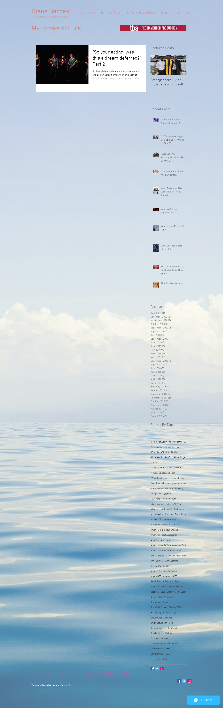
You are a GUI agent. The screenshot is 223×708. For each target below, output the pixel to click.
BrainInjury (156, 612)
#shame (169, 488)
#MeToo (168, 457)
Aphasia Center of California (164, 571)
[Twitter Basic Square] (157, 668)
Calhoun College (158, 628)
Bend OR (155, 586)
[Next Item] (181, 65)
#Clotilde (165, 452)
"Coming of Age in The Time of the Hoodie (168, 442)
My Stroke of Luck (56, 29)
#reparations (157, 488)
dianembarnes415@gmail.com (108, 674)
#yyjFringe (168, 493)
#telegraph (156, 493)
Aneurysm (166, 540)
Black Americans (166, 597)
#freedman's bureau (160, 483)
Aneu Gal (155, 540)
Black (153, 597)
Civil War (169, 633)
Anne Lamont (157, 561)
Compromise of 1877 (160, 654)
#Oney (154, 462)
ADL (163, 509)
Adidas (154, 519)
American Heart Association (164, 535)
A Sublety (155, 509)
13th (174, 499)
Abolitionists (179, 509)
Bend (177, 581)
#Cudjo (174, 452)
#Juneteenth (157, 457)
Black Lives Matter (159, 602)
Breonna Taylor (170, 612)
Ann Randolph (157, 555)
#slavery (179, 488)
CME (171, 623)
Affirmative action (167, 519)
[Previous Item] (155, 65)
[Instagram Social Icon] (162, 668)
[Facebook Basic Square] (152, 668)
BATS (174, 576)
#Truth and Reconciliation (163, 473)
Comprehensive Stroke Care (164, 643)
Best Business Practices (172, 586)
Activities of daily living (175, 514)
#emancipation (177, 478)
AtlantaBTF (156, 576)
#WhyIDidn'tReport (159, 478)
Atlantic (166, 576)
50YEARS (176, 504)
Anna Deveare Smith (176, 555)
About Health (157, 514)
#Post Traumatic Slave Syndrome (167, 467)
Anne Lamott (171, 561)
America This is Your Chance (164, 530)
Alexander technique (160, 524)
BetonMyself (173, 592)
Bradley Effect (176, 607)
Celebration (173, 628)
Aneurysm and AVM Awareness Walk (168, 545)
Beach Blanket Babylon (162, 581)
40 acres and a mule (160, 504)
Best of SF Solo (158, 592)
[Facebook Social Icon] (179, 681)
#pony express (179, 483)
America (176, 524)
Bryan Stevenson (159, 623)
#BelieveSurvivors (173, 447)
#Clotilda (155, 452)
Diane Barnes (50, 12)
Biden (183, 592)
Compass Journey (159, 638)
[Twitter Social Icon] (184, 681)
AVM (169, 509)
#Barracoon (156, 447)
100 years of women (160, 499)
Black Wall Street (159, 607)
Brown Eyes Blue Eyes (161, 618)
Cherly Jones (157, 633)
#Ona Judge (179, 457)
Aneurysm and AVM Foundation (166, 550)
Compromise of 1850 (160, 648)
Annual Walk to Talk (160, 566)
